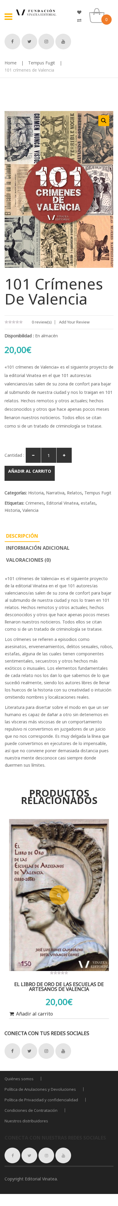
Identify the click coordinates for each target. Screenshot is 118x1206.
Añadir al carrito (29, 471)
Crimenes (34, 503)
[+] (64, 455)
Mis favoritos (81, 12)
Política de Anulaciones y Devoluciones (40, 1089)
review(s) (42, 322)
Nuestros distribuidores (26, 1121)
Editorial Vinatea (62, 503)
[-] (33, 455)
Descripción (22, 536)
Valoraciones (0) (28, 560)
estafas (88, 503)
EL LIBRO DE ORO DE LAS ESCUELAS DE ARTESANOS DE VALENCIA (59, 986)
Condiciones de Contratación (31, 1110)
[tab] (22, 536)
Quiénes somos (19, 1078)
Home (11, 63)
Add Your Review (74, 322)
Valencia (30, 510)
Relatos (74, 493)
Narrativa (55, 493)
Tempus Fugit (41, 63)
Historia (36, 493)
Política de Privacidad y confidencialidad (41, 1099)
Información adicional (38, 548)
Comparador (81, 20)
